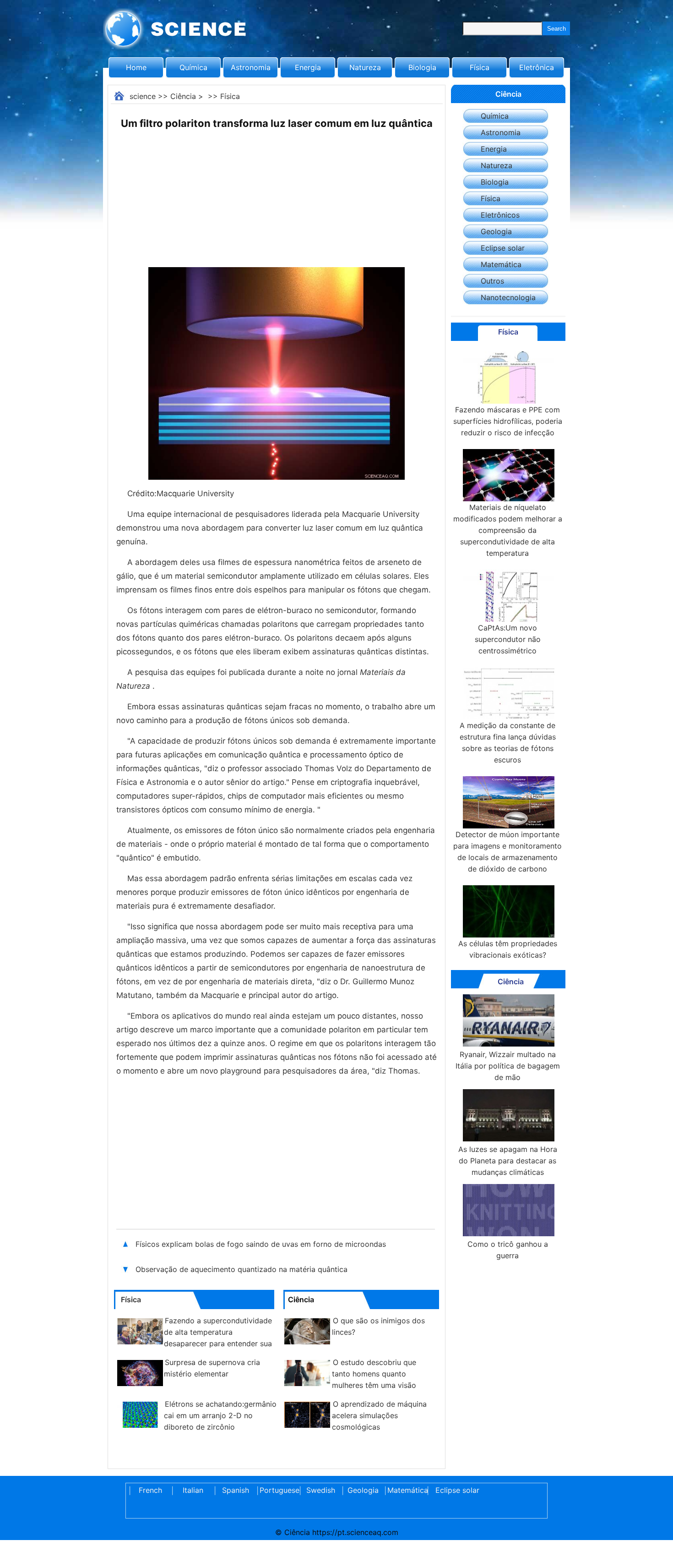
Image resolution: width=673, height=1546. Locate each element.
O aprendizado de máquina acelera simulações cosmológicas (379, 1415)
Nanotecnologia (508, 297)
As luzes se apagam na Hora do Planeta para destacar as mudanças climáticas (507, 1161)
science (143, 96)
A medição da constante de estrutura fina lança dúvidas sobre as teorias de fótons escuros (508, 742)
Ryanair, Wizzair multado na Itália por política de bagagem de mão (508, 1066)
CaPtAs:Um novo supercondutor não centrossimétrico (508, 639)
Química (193, 67)
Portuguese (278, 1490)
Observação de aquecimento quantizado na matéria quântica (241, 1269)
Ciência (183, 96)
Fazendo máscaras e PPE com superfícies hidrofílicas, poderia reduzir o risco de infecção (507, 421)
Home (136, 67)
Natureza (365, 67)
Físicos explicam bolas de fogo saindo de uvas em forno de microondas (261, 1244)
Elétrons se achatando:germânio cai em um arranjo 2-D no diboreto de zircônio (220, 1415)
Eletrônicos (500, 214)
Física (479, 67)
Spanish (235, 1490)
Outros (492, 280)
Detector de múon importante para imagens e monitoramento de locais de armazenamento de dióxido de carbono (507, 851)
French (150, 1490)
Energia (308, 67)
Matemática (501, 264)
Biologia (422, 67)
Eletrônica (536, 67)
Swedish (320, 1490)
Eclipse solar (503, 247)
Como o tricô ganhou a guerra (507, 1249)
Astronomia (251, 67)
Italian (193, 1490)
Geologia (496, 231)
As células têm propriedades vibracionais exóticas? (507, 949)
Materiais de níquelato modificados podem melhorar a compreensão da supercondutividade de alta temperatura (507, 530)
